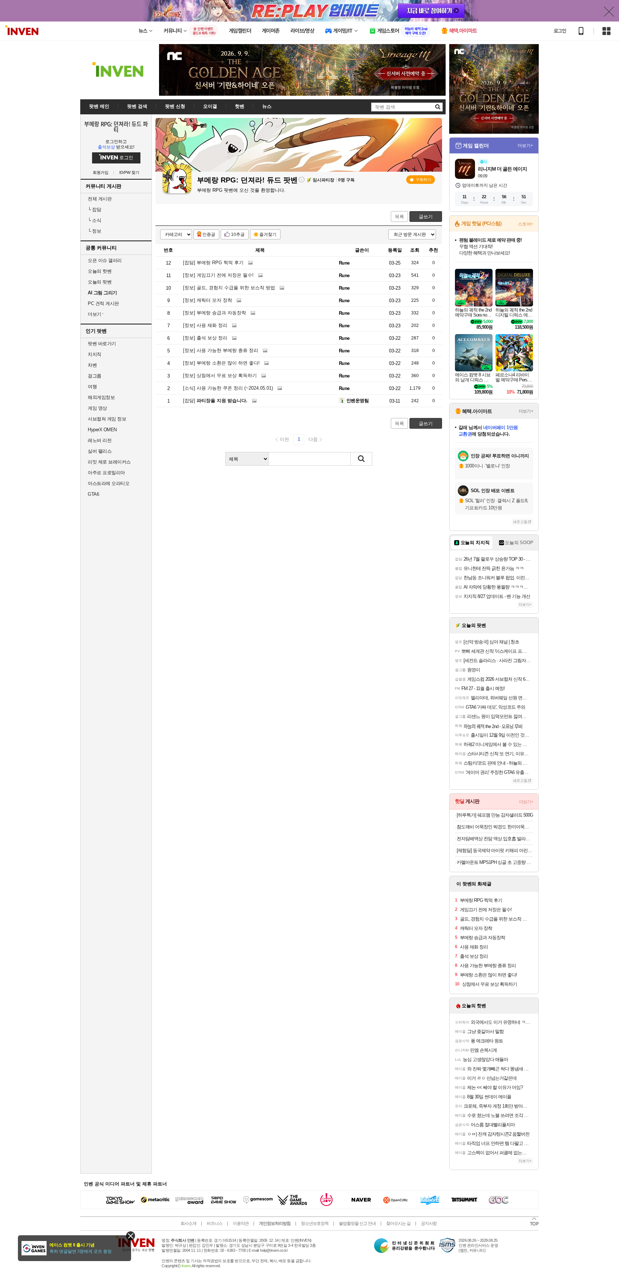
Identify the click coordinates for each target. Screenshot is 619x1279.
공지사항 (429, 1223)
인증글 (208, 234)
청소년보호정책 (314, 1223)
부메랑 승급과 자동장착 (214, 312)
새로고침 (520, 522)
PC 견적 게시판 (103, 303)
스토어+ (525, 224)
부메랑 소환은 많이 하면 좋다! (221, 363)
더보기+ (525, 145)
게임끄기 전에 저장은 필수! (218, 275)
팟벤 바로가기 (102, 343)
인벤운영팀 (357, 400)
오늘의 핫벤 (99, 271)
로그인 (560, 31)
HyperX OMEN (102, 429)
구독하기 (423, 179)
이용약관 (241, 1223)
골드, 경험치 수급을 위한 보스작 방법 (229, 287)
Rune (344, 263)
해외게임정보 (101, 397)
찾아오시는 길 (398, 1223)
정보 (94, 231)
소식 (94, 220)
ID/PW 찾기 (129, 173)
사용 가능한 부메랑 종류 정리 (220, 350)
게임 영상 (97, 408)
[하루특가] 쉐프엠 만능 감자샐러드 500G (495, 815)
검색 (361, 459)
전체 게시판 (99, 198)
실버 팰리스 (99, 451)
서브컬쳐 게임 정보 (107, 419)
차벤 (92, 365)
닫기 (130, 1235)
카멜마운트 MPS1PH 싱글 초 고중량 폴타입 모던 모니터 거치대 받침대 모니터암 (495, 862)
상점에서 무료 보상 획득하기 (220, 375)
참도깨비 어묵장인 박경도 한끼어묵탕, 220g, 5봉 (495, 826)
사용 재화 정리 (205, 325)
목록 (399, 216)
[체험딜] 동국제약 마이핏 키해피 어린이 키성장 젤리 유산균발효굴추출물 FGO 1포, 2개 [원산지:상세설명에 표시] (495, 850)
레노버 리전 (99, 440)
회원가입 (101, 173)
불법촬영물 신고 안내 (357, 1223)
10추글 (238, 234)
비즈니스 (214, 1223)
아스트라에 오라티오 (108, 483)
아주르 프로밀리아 (106, 472)
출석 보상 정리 (205, 338)
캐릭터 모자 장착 (207, 300)
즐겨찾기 (268, 234)
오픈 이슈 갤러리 (105, 260)
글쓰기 (426, 216)
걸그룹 (94, 376)
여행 (92, 386)
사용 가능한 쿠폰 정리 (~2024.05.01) (228, 388)
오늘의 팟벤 (99, 282)
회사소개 (188, 1223)
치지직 (94, 354)
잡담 (94, 209)
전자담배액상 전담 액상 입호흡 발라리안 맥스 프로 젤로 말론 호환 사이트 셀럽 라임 (495, 838)
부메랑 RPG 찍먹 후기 (213, 262)
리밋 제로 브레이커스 (109, 462)
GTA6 (93, 494)
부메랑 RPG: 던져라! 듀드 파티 (116, 126)
